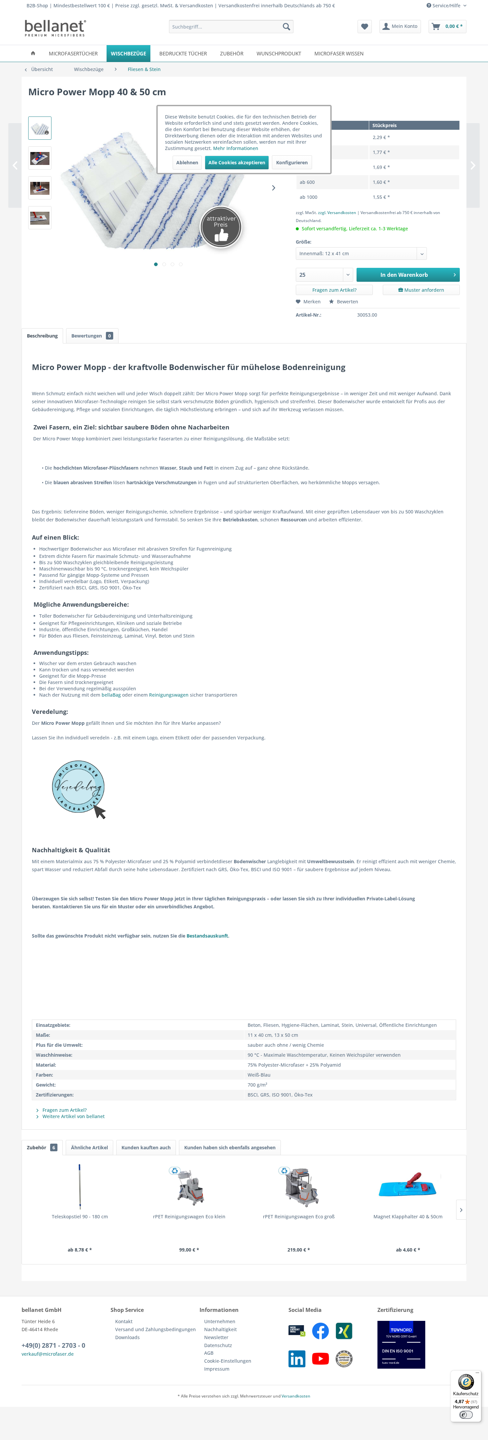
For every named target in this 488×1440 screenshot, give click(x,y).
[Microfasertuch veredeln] (244, 791)
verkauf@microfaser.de (48, 1354)
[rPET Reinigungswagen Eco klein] (189, 1187)
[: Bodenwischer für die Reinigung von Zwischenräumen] (39, 187)
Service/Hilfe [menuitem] (446, 5)
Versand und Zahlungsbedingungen (155, 1329)
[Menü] (477, 1374)
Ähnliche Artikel (89, 1147)
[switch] (466, 1415)
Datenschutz (218, 1345)
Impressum (216, 1369)
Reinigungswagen (169, 695)
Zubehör (41, 1147)
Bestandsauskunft (207, 936)
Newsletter (216, 1337)
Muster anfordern (423, 290)
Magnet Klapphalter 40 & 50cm (408, 1216)
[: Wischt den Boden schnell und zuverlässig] (39, 217)
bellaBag (111, 695)
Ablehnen (187, 162)
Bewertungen (91, 336)
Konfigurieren (292, 162)
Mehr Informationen (235, 148)
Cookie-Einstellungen (227, 1361)
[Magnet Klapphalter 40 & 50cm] (408, 1187)
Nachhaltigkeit (220, 1329)
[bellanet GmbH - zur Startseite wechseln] (55, 28)
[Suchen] (286, 26)
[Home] (33, 53)
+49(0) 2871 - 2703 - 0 (53, 1345)
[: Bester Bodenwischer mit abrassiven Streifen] (39, 158)
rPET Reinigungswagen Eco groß (299, 1216)
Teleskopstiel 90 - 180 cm (80, 1216)
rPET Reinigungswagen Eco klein (189, 1216)
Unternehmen (219, 1321)
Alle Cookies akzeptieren (236, 162)
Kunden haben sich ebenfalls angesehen (230, 1147)
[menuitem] (231, 26)
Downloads (127, 1337)
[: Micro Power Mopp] (39, 128)
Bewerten (347, 301)
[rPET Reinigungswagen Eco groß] (299, 1187)
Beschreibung (42, 336)
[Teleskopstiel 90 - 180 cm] (80, 1187)
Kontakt (123, 1321)
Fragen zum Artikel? (334, 290)
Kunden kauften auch (146, 1147)
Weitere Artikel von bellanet (73, 1116)
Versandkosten (296, 1396)
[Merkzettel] (365, 26)
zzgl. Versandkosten (337, 212)
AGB (208, 1353)
